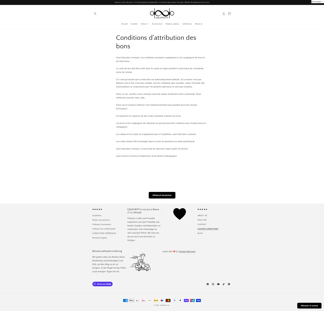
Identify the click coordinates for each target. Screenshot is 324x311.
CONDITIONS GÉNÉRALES (104, 233)
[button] (95, 13)
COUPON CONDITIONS (208, 229)
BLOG (200, 233)
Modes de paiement (101, 220)
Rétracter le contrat (309, 306)
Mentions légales (99, 238)
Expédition (97, 215)
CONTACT (202, 224)
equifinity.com (164, 305)
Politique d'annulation (101, 224)
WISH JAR (202, 220)
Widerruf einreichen (162, 195)
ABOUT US (202, 215)
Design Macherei (187, 251)
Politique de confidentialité (103, 229)
